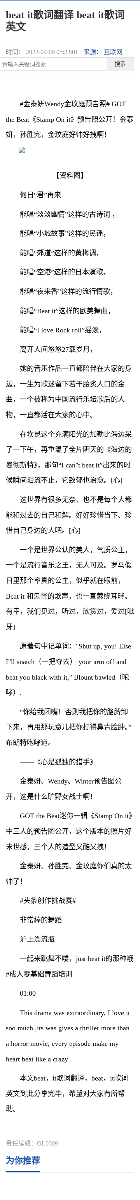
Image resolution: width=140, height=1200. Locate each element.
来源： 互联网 (103, 52)
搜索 (120, 64)
